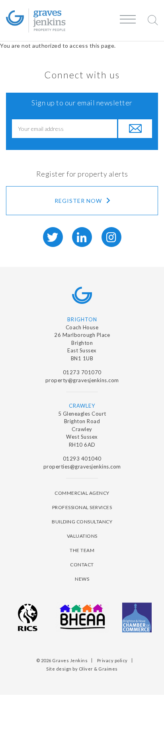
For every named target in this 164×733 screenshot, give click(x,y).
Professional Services (82, 507)
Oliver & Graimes (98, 668)
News (82, 579)
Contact (82, 565)
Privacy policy (112, 660)
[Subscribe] (134, 128)
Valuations (82, 536)
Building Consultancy (82, 522)
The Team (82, 550)
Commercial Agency (82, 493)
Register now (79, 200)
